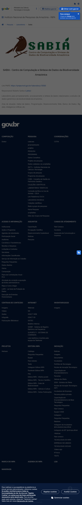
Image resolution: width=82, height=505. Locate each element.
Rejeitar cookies (50, 491)
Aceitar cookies (70, 491)
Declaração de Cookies (25, 501)
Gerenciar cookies (61, 497)
